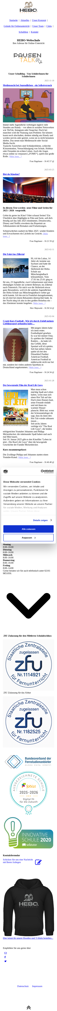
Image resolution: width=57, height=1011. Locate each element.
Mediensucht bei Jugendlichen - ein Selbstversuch (27, 85)
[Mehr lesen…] (15, 156)
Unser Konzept (39, 20)
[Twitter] (5, 961)
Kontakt (34, 32)
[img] (28, 7)
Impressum (37, 986)
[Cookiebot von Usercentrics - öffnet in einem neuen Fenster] (41, 471)
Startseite (13, 20)
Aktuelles (24, 20)
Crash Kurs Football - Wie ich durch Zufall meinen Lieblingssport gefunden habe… (28, 322)
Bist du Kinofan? (11, 174)
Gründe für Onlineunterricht (17, 26)
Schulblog (23, 32)
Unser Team (38, 26)
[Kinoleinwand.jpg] (28, 190)
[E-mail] (5, 953)
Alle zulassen (28, 529)
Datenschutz (23, 986)
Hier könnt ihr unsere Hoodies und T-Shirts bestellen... (28, 938)
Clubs (49, 26)
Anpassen (27, 537)
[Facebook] (5, 957)
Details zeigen (40, 520)
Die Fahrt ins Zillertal (13, 254)
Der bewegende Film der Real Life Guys (23, 385)
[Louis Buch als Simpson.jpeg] (28, 105)
